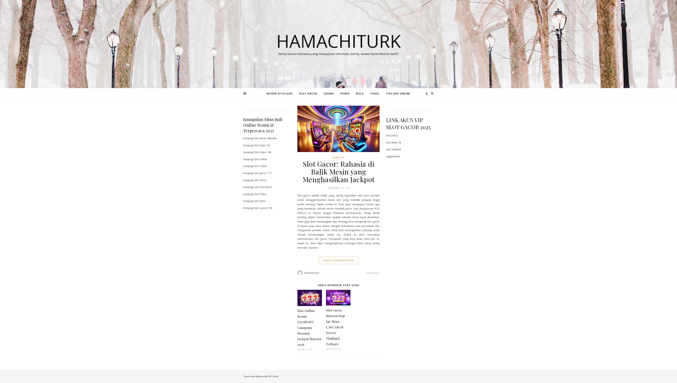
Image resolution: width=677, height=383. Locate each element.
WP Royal (274, 376)
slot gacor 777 (263, 173)
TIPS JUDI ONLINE (398, 93)
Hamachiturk (338, 41)
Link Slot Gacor (263, 187)
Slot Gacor (260, 180)
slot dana (259, 201)
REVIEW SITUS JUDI (280, 93)
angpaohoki (393, 156)
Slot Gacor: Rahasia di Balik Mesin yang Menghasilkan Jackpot (339, 171)
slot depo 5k (393, 142)
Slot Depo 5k (262, 145)
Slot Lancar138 (263, 208)
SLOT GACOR (308, 93)
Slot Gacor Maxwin (265, 138)
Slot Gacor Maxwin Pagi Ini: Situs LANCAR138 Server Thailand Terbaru (335, 327)
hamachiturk (311, 272)
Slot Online (260, 159)
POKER (345, 93)
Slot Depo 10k (262, 152)
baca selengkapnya (338, 260)
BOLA (360, 93)
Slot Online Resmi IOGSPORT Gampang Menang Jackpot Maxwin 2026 (309, 328)
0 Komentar (373, 273)
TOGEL (375, 93)
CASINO (329, 93)
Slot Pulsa (260, 194)
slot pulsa (392, 135)
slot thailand (393, 149)
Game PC (338, 157)
